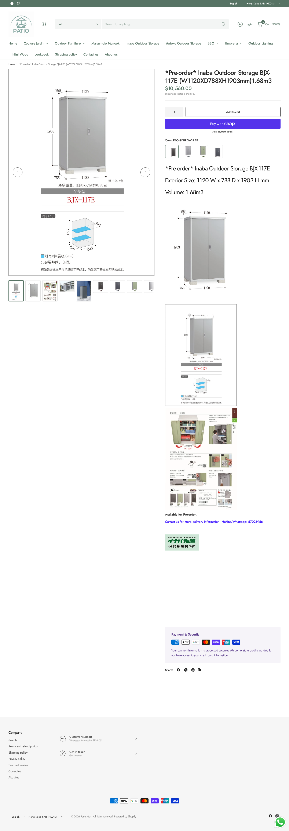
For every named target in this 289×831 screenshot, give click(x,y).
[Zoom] (146, 77)
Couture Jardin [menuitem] (34, 43)
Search (12, 740)
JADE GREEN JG (201, 151)
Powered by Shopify (125, 816)
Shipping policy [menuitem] (66, 54)
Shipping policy (17, 752)
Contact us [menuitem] (90, 54)
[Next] (145, 172)
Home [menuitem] (12, 43)
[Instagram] (18, 3)
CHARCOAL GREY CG (216, 151)
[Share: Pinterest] (193, 670)
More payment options (222, 131)
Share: (169, 669)
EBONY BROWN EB (171, 151)
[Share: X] (186, 670)
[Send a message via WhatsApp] (280, 822)
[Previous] (17, 172)
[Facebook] (11, 3)
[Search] (223, 24)
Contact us (14, 771)
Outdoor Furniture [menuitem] (68, 43)
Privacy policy (16, 759)
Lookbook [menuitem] (41, 54)
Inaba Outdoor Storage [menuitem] (143, 43)
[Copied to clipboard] (199, 670)
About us (13, 777)
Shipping (169, 93)
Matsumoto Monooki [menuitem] (105, 43)
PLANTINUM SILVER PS (186, 151)
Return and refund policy (22, 746)
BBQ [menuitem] (211, 43)
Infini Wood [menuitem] (20, 54)
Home (11, 64)
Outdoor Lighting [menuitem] (260, 43)
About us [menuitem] (111, 54)
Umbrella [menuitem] (231, 43)
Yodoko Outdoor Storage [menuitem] (183, 43)
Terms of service (18, 765)
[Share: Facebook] (178, 670)
